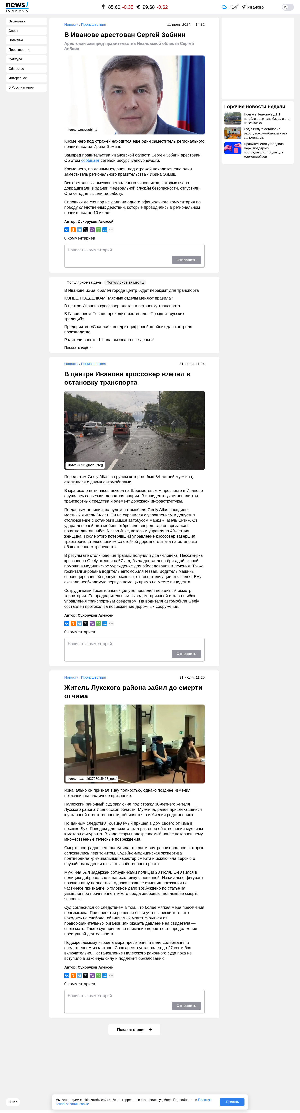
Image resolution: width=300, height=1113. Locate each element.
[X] (85, 229)
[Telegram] (79, 229)
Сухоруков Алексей (95, 222)
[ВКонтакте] (66, 229)
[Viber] (92, 229)
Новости (71, 24)
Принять (232, 1102)
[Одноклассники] (73, 229)
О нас (13, 1102)
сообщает (91, 160)
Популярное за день (84, 282)
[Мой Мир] (104, 229)
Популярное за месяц (125, 282)
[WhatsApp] (98, 229)
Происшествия (93, 24)
